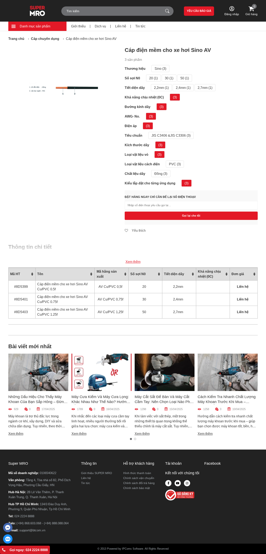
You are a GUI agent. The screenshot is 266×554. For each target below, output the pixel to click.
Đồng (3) (160, 173)
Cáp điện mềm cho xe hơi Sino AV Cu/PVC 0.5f (62, 286)
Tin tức (140, 26)
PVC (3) (175, 164)
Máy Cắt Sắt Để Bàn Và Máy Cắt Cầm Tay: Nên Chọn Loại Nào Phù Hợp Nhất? (163, 402)
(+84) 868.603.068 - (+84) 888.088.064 (42, 523)
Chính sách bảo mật (136, 488)
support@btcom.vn (32, 530)
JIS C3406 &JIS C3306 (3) (171, 135)
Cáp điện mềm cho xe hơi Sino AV (91, 38)
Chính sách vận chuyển (138, 478)
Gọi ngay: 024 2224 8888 (29, 550)
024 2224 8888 (24, 516)
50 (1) (184, 78)
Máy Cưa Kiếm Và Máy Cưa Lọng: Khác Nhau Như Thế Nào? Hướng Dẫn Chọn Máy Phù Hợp (100, 402)
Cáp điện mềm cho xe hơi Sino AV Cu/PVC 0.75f (62, 299)
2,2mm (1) (161, 87)
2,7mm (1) (205, 87)
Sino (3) (160, 68)
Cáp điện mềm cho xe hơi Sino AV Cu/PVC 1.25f (62, 312)
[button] (131, 439)
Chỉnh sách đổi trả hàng (139, 483)
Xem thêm (133, 262)
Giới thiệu (78, 26)
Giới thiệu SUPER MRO (96, 473)
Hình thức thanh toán (137, 473)
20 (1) (153, 78)
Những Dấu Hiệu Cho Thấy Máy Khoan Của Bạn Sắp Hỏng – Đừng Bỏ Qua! (37, 402)
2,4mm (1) (183, 87)
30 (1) (169, 78)
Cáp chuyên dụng (45, 38)
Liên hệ (120, 26)
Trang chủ (16, 38)
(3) (175, 97)
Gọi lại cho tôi (191, 215)
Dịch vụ (100, 26)
